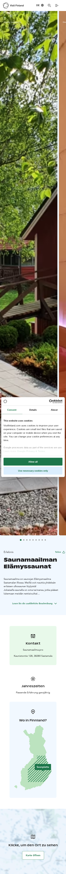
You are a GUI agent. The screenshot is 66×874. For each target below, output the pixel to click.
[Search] (49, 5)
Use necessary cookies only (33, 470)
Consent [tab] (11, 410)
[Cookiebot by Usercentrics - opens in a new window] (49, 401)
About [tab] (54, 410)
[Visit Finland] (13, 5)
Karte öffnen (33, 855)
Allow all (33, 461)
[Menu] (57, 5)
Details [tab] (33, 410)
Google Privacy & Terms (31, 451)
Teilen (58, 552)
